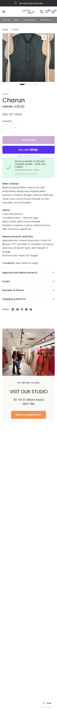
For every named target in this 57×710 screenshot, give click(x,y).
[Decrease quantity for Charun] (5, 128)
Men (17, 19)
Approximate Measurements (20, 272)
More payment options (28, 156)
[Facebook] (13, 309)
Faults (6, 281)
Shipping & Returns (14, 299)
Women (6, 19)
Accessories (29, 19)
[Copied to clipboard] (31, 309)
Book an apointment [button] (28, 414)
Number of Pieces (13, 290)
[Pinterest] (22, 309)
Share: (5, 309)
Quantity (7, 121)
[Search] (41, 11)
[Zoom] (43, 37)
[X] (17, 309)
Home (5, 29)
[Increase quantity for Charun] (15, 128)
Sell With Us (46, 19)
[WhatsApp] (26, 309)
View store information (26, 174)
